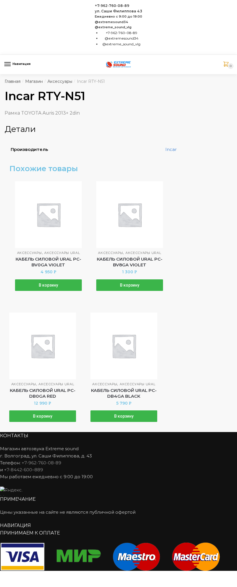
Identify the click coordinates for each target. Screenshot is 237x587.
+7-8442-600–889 (23, 469)
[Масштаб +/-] (49, 576)
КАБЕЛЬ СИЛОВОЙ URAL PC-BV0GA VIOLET (48, 262)
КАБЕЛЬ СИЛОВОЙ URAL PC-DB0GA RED (42, 393)
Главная (13, 81)
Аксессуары (59, 81)
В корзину (48, 285)
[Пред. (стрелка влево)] (6, 584)
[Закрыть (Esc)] (6, 576)
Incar (171, 149)
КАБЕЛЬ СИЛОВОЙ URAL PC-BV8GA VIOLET (129, 262)
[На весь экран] (35, 576)
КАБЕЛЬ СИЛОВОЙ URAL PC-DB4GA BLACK (124, 393)
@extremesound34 (111, 22)
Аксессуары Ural (62, 253)
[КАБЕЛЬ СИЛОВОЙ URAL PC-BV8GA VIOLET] (129, 214)
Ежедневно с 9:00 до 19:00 (118, 16)
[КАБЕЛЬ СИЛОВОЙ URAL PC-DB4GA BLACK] (123, 346)
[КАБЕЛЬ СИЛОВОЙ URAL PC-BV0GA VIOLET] (48, 214)
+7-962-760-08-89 (112, 5)
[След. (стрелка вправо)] (20, 584)
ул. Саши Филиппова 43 (118, 11)
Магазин (34, 81)
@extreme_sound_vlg (113, 27)
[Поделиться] (20, 576)
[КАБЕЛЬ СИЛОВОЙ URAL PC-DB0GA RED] (42, 346)
